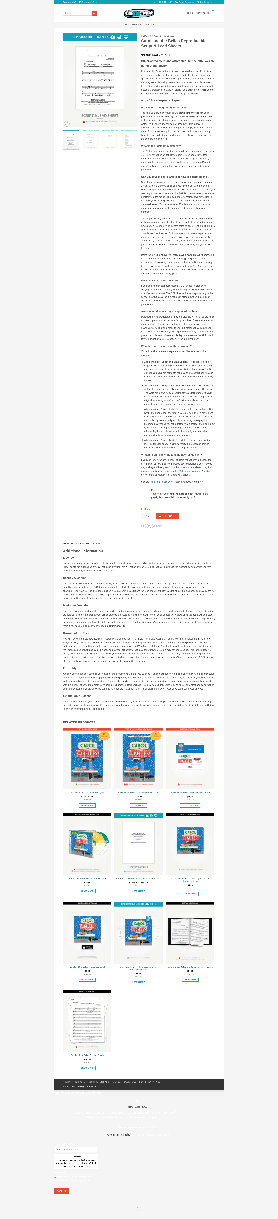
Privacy (126, 1082)
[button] (206, 13)
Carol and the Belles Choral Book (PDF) (87, 792)
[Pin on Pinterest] (159, 526)
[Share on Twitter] (149, 526)
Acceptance (60, 1172)
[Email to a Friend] (154, 526)
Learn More (87, 805)
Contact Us (81, 1082)
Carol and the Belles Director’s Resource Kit (87, 878)
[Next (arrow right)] (65, 1214)
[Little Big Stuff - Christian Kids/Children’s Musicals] (139, 13)
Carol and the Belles (162, 36)
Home (126, 24)
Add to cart (167, 516)
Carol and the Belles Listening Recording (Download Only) (190, 879)
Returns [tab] (95, 543)
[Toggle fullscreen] (65, 1202)
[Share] (74, 1202)
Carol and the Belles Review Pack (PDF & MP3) (138, 792)
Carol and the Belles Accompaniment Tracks (190, 792)
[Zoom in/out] (57, 1202)
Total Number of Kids (64, 1144)
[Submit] (94, 13)
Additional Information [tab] (76, 543)
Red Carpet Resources (184, 2)
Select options (190, 805)
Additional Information (191, 471)
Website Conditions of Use (146, 1082)
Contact (149, 24)
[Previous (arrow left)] (57, 1214)
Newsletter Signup (207, 2)
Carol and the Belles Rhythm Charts (87, 1055)
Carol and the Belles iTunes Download (87, 967)
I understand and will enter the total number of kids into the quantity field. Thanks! (73, 1180)
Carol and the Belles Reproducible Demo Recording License (138, 968)
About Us (93, 1082)
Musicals (136, 24)
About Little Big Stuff (163, 2)
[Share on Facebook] (143, 526)
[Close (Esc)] (82, 1202)
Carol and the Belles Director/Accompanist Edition (190, 967)
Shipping (104, 1082)
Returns (115, 1082)
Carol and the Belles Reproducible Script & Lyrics (138, 878)
